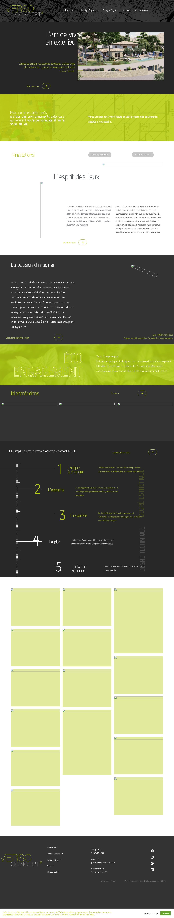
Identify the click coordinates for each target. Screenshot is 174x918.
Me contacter (141, 10)
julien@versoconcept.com (103, 862)
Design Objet (109, 10)
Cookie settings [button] (151, 913)
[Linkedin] (152, 870)
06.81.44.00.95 (97, 853)
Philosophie (71, 10)
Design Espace (88, 10)
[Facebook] (152, 851)
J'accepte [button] (165, 913)
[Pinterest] (152, 863)
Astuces (127, 10)
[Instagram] (152, 857)
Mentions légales (108, 881)
